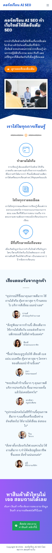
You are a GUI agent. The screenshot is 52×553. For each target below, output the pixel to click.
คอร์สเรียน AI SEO (17, 5)
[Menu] (48, 5)
